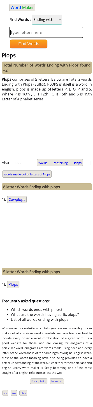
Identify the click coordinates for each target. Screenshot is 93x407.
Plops (13, 284)
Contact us (57, 381)
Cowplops (17, 199)
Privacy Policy (38, 381)
